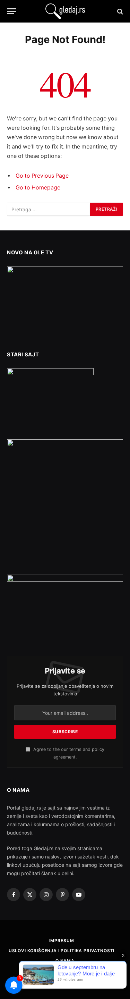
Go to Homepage (38, 187)
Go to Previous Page (42, 175)
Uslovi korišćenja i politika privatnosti (62, 950)
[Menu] (11, 11)
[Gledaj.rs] (65, 11)
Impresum (61, 940)
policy (98, 749)
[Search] (119, 11)
